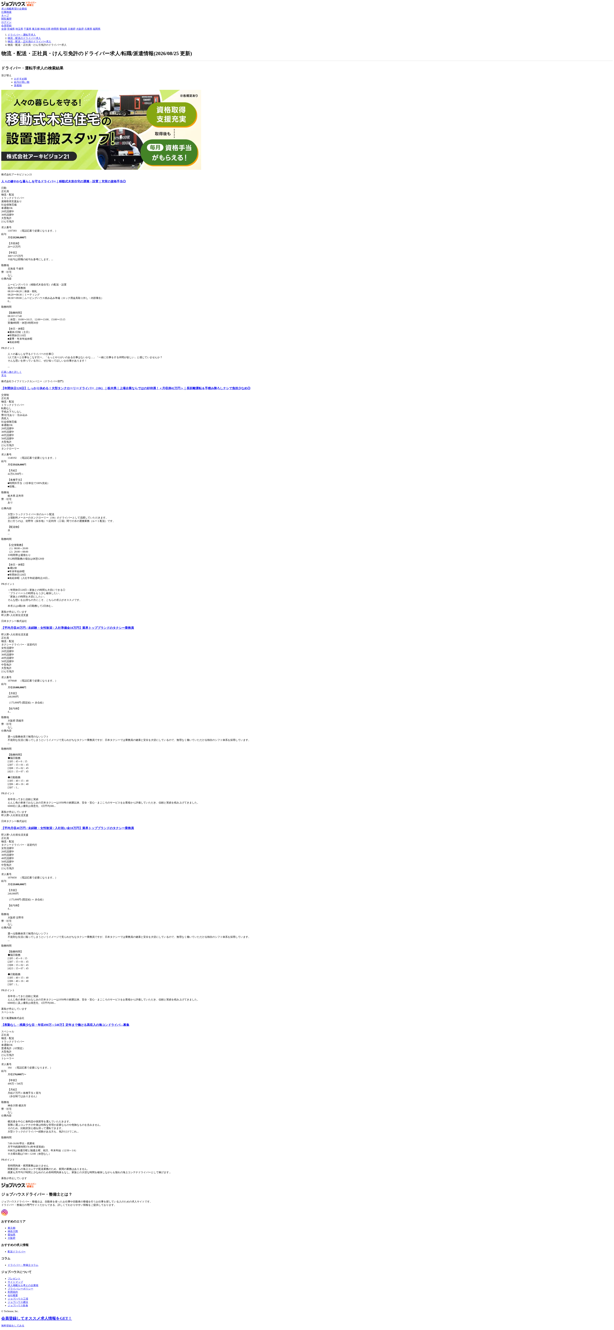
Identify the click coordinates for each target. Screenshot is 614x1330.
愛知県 (63, 28)
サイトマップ (15, 1282)
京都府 (71, 28)
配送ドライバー (17, 1251)
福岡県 (96, 28)
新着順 (18, 85)
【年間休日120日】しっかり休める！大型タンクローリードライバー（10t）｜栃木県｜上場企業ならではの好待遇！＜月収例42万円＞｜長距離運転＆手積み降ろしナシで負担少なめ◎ (125, 388)
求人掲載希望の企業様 (14, 8)
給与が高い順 (21, 82)
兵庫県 (88, 28)
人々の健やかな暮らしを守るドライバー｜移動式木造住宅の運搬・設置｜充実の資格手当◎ (63, 181)
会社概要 (13, 1295)
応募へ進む (7, 372)
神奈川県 (45, 28)
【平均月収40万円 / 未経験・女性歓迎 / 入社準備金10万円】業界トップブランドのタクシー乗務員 (67, 627)
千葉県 (27, 28)
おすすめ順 (20, 78)
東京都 (36, 28)
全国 (3, 28)
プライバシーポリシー (20, 1288)
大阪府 (80, 28)
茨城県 (11, 28)
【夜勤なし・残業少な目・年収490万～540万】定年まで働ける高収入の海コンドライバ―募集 (65, 1024)
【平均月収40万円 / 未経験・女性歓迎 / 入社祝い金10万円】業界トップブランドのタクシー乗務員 (67, 828)
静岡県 (55, 28)
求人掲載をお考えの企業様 (23, 1285)
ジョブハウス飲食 (18, 1305)
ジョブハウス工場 (18, 1298)
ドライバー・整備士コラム (23, 1265)
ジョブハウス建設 (18, 1302)
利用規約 (13, 1292)
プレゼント (14, 1278)
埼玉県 (19, 28)
